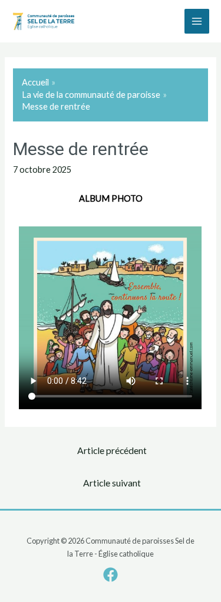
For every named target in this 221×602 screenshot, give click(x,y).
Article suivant (112, 483)
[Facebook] (110, 574)
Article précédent (112, 450)
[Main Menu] (196, 21)
